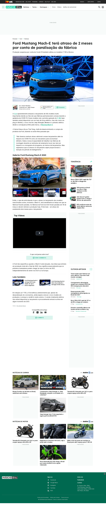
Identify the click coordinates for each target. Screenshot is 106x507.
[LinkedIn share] (41, 312)
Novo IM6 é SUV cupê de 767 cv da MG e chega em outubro (81, 301)
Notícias (26, 7)
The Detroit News (21, 306)
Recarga (79, 288)
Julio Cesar (31, 107)
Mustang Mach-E (47, 125)
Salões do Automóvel (69, 7)
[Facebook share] (34, 312)
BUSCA (82, 1)
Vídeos (59, 7)
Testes (34, 7)
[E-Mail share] (45, 312)
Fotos (54, 7)
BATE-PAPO (91, 1)
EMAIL (99, 1)
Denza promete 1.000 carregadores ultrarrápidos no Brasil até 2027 (80, 293)
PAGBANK (35, 1)
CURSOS (41, 1)
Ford (21, 38)
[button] (15, 192)
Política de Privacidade (43, 497)
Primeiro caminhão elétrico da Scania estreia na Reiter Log (80, 308)
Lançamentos (79, 304)
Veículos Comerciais (81, 311)
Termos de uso (65, 497)
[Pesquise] (99, 7)
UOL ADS (53, 1)
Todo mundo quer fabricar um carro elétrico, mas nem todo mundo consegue (80, 275)
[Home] (14, 7)
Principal (15, 38)
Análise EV (79, 279)
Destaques (43, 7)
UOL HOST (28, 1)
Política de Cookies (55, 497)
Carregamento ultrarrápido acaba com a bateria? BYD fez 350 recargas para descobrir (80, 284)
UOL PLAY (47, 1)
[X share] (38, 312)
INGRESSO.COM (20, 1)
